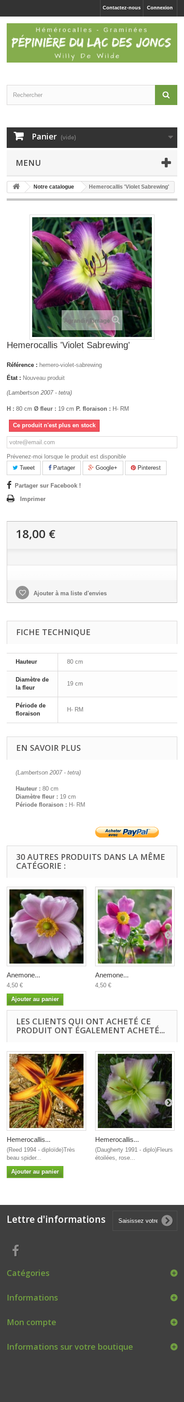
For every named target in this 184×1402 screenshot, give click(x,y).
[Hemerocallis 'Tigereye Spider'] (46, 1091)
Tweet (26, 467)
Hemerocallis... (28, 1139)
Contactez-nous (122, 7)
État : (14, 378)
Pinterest (148, 467)
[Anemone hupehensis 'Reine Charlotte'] (46, 926)
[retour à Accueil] (16, 187)
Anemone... (23, 975)
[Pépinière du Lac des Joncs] (92, 43)
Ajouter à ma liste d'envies (69, 593)
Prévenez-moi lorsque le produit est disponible (66, 456)
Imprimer (33, 499)
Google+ (105, 467)
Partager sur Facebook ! (48, 485)
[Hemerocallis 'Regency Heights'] (135, 1091)
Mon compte (31, 1322)
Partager (63, 467)
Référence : (22, 365)
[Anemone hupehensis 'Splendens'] (135, 926)
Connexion (160, 7)
